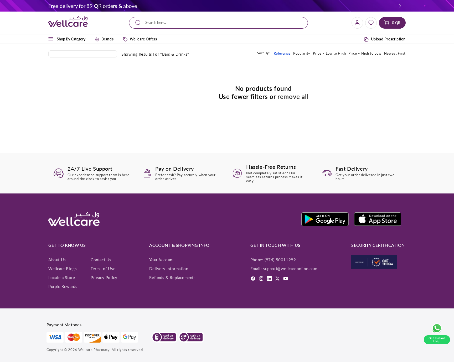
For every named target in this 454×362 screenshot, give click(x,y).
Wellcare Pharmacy (94, 350)
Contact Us (101, 259)
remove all (292, 96)
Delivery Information (168, 268)
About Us (57, 259)
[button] (400, 5)
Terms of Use (103, 268)
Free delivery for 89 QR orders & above (92, 6)
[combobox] (218, 23)
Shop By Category (71, 39)
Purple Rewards (62, 286)
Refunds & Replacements (172, 277)
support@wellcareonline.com (290, 268)
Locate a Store (61, 277)
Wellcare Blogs (62, 268)
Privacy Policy (104, 277)
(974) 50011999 (280, 259)
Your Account (161, 259)
